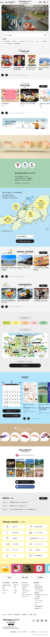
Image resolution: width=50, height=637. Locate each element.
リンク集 (39, 631)
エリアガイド (24, 596)
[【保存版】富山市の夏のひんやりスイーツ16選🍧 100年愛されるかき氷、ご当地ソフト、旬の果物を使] (29, 472)
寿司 (18, 166)
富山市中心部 (36, 342)
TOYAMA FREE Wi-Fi (39, 588)
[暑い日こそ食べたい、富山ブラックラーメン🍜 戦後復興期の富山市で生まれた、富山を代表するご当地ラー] (20, 472)
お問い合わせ (9, 614)
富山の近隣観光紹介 (38, 606)
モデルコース (5, 590)
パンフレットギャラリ (39, 600)
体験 (16, 323)
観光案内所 (37, 592)
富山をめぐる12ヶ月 (6, 585)
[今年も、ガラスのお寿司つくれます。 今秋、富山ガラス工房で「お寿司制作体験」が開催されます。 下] (10, 472)
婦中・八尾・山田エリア (27, 594)
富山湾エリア (24, 586)
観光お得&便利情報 (38, 586)
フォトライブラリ (38, 602)
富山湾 (19, 335)
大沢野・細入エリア (26, 590)
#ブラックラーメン (30, 41)
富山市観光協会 (17, 614)
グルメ (25, 323)
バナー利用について (33, 631)
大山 (35, 351)
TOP (11, 624)
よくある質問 (37, 596)
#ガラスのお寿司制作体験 (7, 43)
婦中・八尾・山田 (16, 352)
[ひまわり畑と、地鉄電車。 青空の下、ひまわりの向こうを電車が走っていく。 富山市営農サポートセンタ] (20, 463)
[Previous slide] (2, 75)
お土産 (34, 323)
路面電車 (32, 166)
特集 (3, 587)
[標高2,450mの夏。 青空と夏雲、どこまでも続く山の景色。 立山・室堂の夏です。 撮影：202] (39, 463)
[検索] (45, 35)
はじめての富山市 (6, 582)
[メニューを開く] (2, 2)
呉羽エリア (24, 588)
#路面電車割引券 (17, 43)
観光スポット (7, 323)
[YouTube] (46, 620)
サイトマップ (45, 631)
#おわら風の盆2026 (6, 41)
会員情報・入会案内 (33, 614)
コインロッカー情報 (38, 590)
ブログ (36, 604)
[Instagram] (37, 620)
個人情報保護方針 (13, 631)
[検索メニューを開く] (47, 2)
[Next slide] (6, 75)
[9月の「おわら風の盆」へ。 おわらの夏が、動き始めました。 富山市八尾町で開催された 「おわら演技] (39, 472)
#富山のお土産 (22, 41)
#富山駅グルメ (14, 41)
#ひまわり (37, 41)
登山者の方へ (37, 598)
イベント (4, 592)
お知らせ (4, 614)
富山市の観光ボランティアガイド (41, 594)
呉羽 (13, 344)
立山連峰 (25, 166)
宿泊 (43, 323)
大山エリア (24, 592)
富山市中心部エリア (26, 584)
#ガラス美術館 (43, 41)
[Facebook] (41, 620)
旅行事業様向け (24, 614)
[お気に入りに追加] (18, 102)
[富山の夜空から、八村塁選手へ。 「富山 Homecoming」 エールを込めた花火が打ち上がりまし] (10, 463)
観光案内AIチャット (38, 608)
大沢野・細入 (24, 349)
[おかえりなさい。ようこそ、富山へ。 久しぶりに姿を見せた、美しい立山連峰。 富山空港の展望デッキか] (29, 463)
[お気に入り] (44, 2)
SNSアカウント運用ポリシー (23, 631)
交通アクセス (37, 584)
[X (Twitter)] (33, 620)
